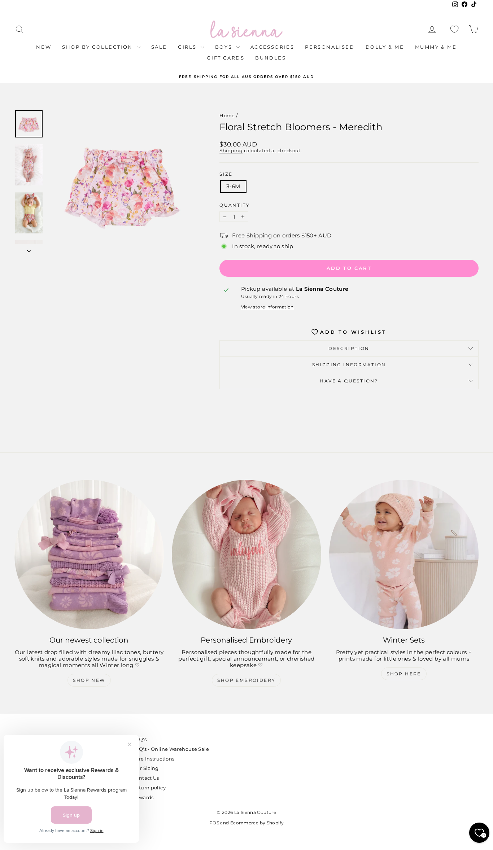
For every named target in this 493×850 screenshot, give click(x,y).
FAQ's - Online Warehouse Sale (170, 749)
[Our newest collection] (89, 554)
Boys (224, 47)
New (43, 47)
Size (226, 174)
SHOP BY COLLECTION (98, 47)
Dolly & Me (385, 47)
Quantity (234, 205)
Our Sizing (145, 768)
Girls (188, 47)
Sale (159, 47)
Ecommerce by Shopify (257, 822)
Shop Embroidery (246, 680)
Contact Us (145, 778)
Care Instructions (153, 759)
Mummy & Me (436, 47)
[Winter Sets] (404, 554)
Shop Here (404, 673)
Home (227, 115)
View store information (267, 307)
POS (214, 822)
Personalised (329, 47)
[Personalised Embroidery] (246, 554)
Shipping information (349, 364)
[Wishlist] (454, 29)
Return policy (149, 787)
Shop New (89, 680)
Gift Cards (225, 58)
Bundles (270, 58)
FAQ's (139, 739)
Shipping (231, 150)
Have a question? (349, 381)
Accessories (272, 47)
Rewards (143, 797)
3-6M (233, 186)
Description (348, 348)
